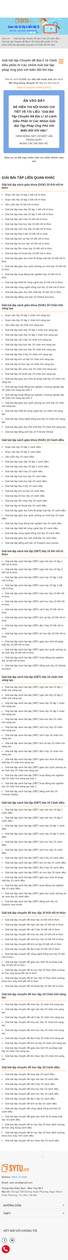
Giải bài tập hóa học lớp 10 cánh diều (25, 476)
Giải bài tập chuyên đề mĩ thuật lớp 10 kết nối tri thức (34, 986)
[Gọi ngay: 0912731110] (7, 1250)
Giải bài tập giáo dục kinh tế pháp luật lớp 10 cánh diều (35, 510)
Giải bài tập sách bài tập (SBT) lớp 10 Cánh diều (33, 802)
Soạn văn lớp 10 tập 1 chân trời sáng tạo (27, 315)
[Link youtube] (12, 1240)
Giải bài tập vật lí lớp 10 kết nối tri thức (26, 219)
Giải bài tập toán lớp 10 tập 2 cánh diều (27, 466)
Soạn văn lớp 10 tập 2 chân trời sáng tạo (27, 320)
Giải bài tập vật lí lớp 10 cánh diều (24, 471)
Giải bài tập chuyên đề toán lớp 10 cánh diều (30, 1074)
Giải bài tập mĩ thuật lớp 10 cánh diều (26, 505)
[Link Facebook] (4, 1240)
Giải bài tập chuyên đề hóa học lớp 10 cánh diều (32, 1088)
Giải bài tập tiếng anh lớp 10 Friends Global (29, 431)
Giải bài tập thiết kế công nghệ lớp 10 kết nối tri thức (34, 282)
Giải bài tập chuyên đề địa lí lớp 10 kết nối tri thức (32, 949)
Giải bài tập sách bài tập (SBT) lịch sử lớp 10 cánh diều (35, 862)
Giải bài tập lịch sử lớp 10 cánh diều (25, 490)
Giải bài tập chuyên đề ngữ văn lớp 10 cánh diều (32, 1079)
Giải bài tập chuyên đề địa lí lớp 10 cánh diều (30, 1098)
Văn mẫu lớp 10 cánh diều (19, 456)
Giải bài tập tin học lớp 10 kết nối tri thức (27, 243)
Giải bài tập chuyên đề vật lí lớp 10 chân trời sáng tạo (34, 1017)
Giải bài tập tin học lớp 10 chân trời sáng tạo (29, 364)
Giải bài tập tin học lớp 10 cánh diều (25, 495)
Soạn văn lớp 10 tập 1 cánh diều (23, 447)
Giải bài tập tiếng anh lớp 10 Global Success (29, 297)
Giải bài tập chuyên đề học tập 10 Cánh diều (31, 1067)
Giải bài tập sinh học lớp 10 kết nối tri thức (28, 228)
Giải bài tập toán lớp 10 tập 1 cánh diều (27, 461)
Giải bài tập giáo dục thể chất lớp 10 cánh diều (30, 538)
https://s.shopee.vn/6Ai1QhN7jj (34, 87)
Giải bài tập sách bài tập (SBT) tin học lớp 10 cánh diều (35, 872)
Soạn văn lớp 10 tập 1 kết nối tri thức (25, 194)
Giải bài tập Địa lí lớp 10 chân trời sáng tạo (28, 354)
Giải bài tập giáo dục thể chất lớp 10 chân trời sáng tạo (35, 426)
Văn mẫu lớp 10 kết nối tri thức (22, 204)
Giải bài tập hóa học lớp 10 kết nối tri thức (28, 224)
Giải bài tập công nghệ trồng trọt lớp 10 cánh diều (32, 533)
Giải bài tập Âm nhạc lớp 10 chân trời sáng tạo (30, 369)
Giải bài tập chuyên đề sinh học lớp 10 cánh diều (32, 1093)
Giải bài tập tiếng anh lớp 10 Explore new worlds (31, 542)
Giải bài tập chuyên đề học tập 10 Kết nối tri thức (34, 912)
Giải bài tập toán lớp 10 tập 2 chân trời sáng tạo (31, 334)
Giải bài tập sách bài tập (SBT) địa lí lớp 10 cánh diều (34, 867)
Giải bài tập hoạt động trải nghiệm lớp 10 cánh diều (33, 523)
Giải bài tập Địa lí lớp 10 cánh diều (24, 486)
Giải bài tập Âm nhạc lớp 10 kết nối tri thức (28, 248)
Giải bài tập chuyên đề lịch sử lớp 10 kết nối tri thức (33, 944)
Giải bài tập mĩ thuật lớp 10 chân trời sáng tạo (30, 373)
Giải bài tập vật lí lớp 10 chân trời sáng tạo (28, 339)
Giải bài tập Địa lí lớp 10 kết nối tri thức (26, 233)
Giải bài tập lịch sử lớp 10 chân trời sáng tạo (29, 359)
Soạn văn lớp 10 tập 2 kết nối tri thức (25, 199)
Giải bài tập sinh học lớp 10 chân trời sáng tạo (30, 349)
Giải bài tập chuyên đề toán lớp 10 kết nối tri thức (32, 919)
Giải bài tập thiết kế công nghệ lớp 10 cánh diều (31, 528)
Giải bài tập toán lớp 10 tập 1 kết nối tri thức (29, 209)
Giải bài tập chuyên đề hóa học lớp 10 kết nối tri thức (34, 934)
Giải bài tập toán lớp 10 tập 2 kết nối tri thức (29, 214)
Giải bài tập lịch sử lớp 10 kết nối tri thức (27, 238)
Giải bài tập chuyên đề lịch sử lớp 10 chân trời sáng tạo (35, 1043)
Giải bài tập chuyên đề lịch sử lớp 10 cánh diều (31, 1103)
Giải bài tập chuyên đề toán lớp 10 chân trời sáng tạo (34, 1004)
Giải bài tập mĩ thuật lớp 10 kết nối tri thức (28, 253)
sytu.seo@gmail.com (21, 1182)
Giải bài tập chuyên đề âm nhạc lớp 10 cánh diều (32, 1140)
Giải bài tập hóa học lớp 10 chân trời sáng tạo (30, 344)
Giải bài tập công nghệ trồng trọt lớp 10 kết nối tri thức (35, 287)
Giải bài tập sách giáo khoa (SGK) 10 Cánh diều (33, 440)
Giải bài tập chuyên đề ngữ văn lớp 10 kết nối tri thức (34, 924)
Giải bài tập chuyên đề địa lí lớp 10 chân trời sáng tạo (34, 1038)
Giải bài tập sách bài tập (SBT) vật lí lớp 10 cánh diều (34, 857)
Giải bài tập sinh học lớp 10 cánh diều (26, 481)
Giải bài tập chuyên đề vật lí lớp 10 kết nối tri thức (32, 929)
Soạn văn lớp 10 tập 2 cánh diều (23, 451)
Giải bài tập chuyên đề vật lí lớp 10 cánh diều (30, 1084)
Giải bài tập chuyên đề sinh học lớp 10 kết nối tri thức (34, 939)
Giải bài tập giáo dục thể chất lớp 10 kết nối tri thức (33, 292)
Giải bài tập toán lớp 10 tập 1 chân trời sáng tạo (31, 329)
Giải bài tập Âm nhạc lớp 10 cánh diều (26, 500)
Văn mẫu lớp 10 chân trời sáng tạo (24, 325)
